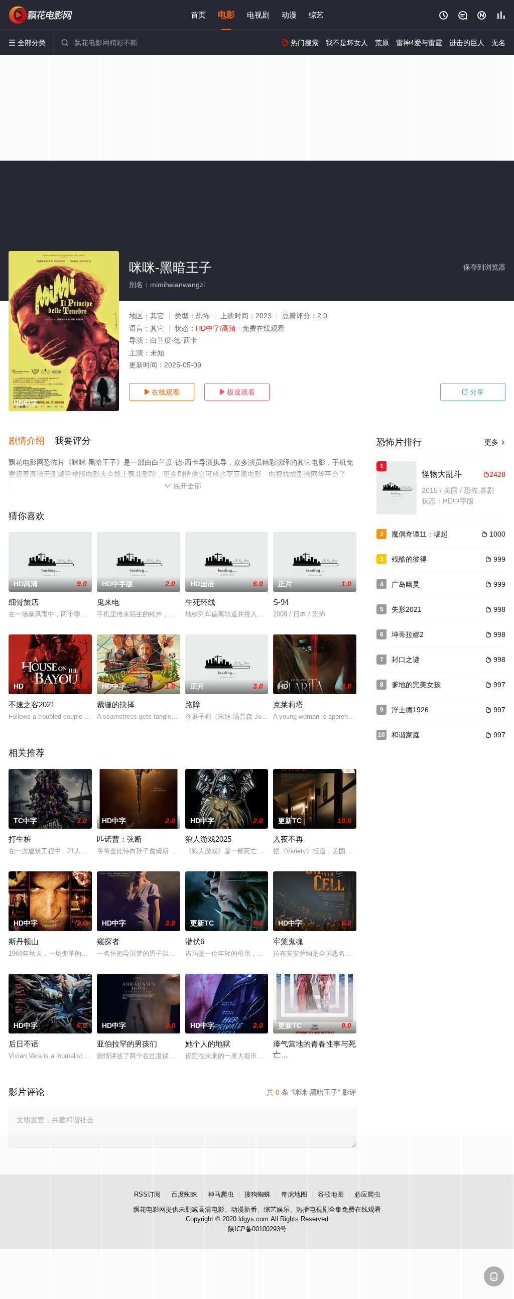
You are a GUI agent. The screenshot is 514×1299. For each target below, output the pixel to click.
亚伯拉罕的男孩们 (127, 1044)
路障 (192, 704)
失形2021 (407, 609)
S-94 (281, 602)
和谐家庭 (406, 735)
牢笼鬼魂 (288, 941)
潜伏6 (194, 941)
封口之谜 (406, 660)
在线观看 (162, 392)
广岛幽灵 (406, 584)
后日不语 (24, 1044)
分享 (473, 392)
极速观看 (237, 392)
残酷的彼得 (409, 559)
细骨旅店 (24, 602)
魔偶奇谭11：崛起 (420, 534)
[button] (32, 441)
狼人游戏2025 (208, 839)
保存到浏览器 (484, 267)
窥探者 (108, 941)
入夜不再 (288, 839)
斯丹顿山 (24, 941)
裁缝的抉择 (116, 704)
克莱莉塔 (288, 704)
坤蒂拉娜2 (408, 634)
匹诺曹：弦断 (119, 839)
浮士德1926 (410, 710)
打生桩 (20, 839)
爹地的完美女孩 (416, 685)
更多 (494, 442)
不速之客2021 (32, 704)
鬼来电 (108, 602)
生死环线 (200, 602)
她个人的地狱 (207, 1044)
